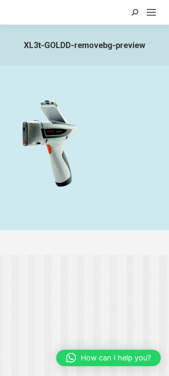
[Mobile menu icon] (151, 12)
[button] (108, 358)
